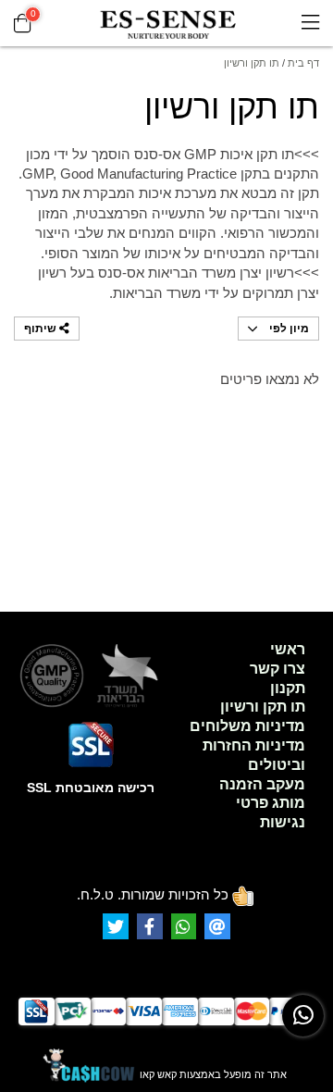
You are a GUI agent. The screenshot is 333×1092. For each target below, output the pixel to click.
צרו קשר (277, 668)
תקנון (287, 688)
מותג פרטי (270, 803)
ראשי (287, 649)
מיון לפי (287, 328)
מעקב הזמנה (262, 784)
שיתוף (41, 328)
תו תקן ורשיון (262, 706)
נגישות (282, 822)
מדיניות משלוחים (247, 726)
